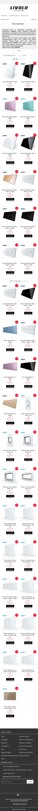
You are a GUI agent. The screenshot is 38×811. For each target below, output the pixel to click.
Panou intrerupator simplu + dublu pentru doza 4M (28, 634)
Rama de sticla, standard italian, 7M (28, 487)
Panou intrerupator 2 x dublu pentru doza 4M (10, 634)
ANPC (3, 759)
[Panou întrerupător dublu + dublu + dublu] (28, 293)
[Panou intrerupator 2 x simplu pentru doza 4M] (28, 586)
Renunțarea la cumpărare (25, 743)
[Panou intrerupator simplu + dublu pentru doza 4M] (28, 623)
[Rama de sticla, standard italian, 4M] (10, 476)
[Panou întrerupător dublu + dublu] (28, 142)
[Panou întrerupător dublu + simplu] (10, 142)
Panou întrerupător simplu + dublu (28, 117)
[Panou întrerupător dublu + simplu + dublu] (28, 252)
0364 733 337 (11, 773)
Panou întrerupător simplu (10, 81)
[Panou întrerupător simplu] (10, 71)
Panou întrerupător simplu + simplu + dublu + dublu (28, 341)
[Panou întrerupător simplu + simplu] (10, 106)
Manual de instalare (6, 752)
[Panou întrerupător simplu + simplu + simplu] (10, 179)
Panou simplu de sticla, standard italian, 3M (10, 524)
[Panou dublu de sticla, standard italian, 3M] (28, 513)
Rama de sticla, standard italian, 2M (10, 451)
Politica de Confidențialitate (26, 739)
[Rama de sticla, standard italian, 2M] (10, 439)
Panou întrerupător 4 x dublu (10, 377)
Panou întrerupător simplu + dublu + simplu (10, 227)
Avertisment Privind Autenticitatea (10, 755)
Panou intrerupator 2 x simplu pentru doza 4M (28, 597)
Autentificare (4, 739)
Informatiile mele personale (20, 804)
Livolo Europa (22, 749)
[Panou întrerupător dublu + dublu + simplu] (10, 293)
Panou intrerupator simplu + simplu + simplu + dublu (10, 597)
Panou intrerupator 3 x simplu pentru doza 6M (10, 670)
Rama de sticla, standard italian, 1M (28, 414)
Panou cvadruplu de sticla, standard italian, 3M (28, 561)
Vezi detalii (10, 89)
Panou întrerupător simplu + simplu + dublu (28, 190)
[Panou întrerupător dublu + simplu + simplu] (10, 252)
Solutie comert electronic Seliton (19, 809)
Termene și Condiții (24, 736)
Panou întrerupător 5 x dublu (10, 414)
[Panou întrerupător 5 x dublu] (10, 403)
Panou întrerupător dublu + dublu (28, 154)
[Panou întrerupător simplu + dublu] (28, 106)
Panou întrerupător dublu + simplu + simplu (9, 264)
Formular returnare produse (26, 746)
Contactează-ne (5, 746)
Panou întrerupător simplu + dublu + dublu (28, 227)
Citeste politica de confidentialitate (19, 800)
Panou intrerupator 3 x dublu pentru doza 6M (28, 670)
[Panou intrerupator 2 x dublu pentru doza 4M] (10, 623)
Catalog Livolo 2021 (24, 755)
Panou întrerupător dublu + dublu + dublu (28, 304)
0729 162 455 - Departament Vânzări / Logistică (20, 770)
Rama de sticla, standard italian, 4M (10, 487)
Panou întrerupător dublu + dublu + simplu (9, 304)
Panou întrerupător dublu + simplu (9, 154)
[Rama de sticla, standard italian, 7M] (28, 476)
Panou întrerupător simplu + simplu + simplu (10, 190)
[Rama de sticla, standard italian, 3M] (28, 439)
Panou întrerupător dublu (28, 81)
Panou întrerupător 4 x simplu (10, 341)
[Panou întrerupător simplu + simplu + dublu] (28, 179)
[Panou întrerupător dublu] (28, 71)
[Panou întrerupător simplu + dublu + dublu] (28, 216)
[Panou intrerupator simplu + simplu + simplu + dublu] (10, 586)
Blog (2, 749)
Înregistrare (4, 743)
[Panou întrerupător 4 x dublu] (10, 366)
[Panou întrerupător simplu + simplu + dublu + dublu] (28, 329)
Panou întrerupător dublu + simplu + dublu (28, 264)
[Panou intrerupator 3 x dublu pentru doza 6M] (28, 659)
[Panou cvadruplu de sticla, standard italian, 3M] (28, 549)
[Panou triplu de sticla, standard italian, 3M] (10, 549)
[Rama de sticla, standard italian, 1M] (28, 403)
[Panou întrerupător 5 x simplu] (28, 366)
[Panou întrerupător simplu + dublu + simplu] (10, 216)
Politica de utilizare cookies (26, 752)
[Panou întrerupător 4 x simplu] (10, 329)
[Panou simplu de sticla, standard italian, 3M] (10, 513)
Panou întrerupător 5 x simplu (28, 377)
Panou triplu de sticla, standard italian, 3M (10, 561)
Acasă (2, 736)
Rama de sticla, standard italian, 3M (28, 451)
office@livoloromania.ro (13, 766)
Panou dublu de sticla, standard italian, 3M (28, 524)
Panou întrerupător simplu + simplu (10, 117)
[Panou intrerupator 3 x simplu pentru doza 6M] (10, 659)
